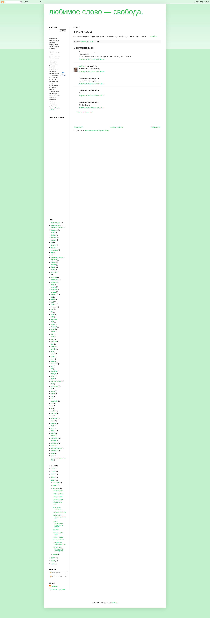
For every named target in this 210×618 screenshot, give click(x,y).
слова (53, 453)
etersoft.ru (153, 36)
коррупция (54, 443)
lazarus (53, 361)
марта (55, 485)
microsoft (54, 272)
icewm (53, 299)
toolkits (53, 411)
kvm (52, 359)
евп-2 (55, 505)
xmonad (53, 431)
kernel (53, 270)
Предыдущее (155, 127)
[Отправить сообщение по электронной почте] (97, 41)
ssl (52, 312)
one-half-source (56, 381)
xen (52, 428)
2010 (53, 480)
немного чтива (58, 537)
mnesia (53, 287)
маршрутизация (56, 448)
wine (52, 426)
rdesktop (54, 307)
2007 (53, 564)
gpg (52, 344)
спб (52, 455)
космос (53, 445)
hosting (53, 346)
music (53, 376)
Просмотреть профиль (57, 589)
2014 (53, 469)
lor (52, 366)
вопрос (53, 292)
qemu (53, 391)
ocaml (53, 379)
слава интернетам (59, 512)
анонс (53, 436)
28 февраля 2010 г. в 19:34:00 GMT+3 (91, 71)
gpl (52, 242)
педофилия (55, 450)
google (53, 267)
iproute (53, 349)
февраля (56, 488)
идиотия (54, 260)
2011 (53, 477)
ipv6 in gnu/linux (58, 540)
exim (52, 336)
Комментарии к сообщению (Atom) (97, 131)
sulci (52, 403)
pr (51, 388)
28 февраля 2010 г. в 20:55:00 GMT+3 (91, 96)
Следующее (78, 127)
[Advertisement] (117, 119)
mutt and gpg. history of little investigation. (58, 549)
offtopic (53, 304)
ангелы (53, 433)
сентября (56, 482)
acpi (52, 322)
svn (52, 406)
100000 (53, 262)
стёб (52, 232)
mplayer (53, 374)
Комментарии (57, 576)
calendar (54, 327)
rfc (51, 396)
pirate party (54, 386)
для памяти (55, 438)
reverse (53, 393)
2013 (53, 471)
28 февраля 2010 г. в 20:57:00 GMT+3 (91, 108)
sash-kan (82, 66)
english (53, 265)
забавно (54, 230)
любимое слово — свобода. (96, 12)
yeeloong (54, 289)
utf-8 (52, 317)
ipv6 (52, 351)
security (53, 245)
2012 (53, 474)
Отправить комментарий (84, 112)
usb (52, 416)
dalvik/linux (54, 280)
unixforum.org (55, 225)
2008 (53, 561)
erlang (53, 252)
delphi (53, 332)
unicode (53, 413)
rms (52, 309)
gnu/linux (54, 341)
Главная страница (116, 127)
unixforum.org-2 (58, 499)
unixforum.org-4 (58, 491)
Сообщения (56, 573)
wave (52, 421)
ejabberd (54, 282)
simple (53, 247)
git (51, 297)
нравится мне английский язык (59, 543)
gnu (52, 339)
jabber (53, 354)
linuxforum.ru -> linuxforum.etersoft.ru (59, 517)
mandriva (54, 371)
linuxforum (54, 364)
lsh (52, 369)
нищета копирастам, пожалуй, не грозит (58, 524)
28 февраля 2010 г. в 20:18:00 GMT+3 (91, 84)
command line (55, 223)
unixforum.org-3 (58, 496)
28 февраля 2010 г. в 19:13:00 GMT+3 (91, 59)
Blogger (114, 602)
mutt (52, 302)
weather (53, 423)
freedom (53, 237)
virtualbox (54, 418)
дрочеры (54, 441)
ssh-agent (56, 530)
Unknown (55, 586)
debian (53, 235)
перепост (54, 294)
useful (53, 314)
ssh (52, 255)
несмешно (54, 250)
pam (52, 384)
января (55, 554)
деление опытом (57, 257)
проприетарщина (57, 228)
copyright (54, 277)
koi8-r (53, 356)
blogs (53, 324)
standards (54, 401)
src (52, 398)
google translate (58, 493)
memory (53, 240)
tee (52, 408)
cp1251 (53, 329)
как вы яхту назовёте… (57, 508)
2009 (53, 558)
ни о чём (54, 319)
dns (52, 334)
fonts (52, 284)
